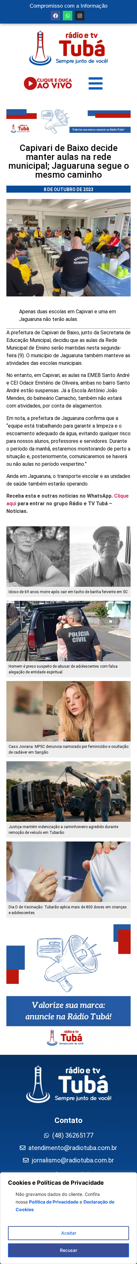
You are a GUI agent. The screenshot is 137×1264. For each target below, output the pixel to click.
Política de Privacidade (53, 1201)
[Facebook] (55, 15)
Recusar (68, 1250)
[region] (68, 1218)
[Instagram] (79, 15)
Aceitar (68, 1233)
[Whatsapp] (67, 15)
